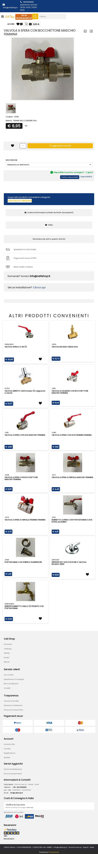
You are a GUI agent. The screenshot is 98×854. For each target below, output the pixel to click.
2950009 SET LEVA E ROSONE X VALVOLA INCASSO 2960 (69, 563)
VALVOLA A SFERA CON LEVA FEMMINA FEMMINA (72, 435)
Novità (6, 657)
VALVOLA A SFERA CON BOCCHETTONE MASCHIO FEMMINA (21, 478)
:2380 (54, 432)
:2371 (54, 475)
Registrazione (9, 753)
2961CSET (55, 560)
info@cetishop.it (10, 7)
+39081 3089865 (20, 787)
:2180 (54, 388)
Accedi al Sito (9, 744)
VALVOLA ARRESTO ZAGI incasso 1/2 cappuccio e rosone (25, 392)
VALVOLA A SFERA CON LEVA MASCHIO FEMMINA (25, 435)
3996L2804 (9, 344)
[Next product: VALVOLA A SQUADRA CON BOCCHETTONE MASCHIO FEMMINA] (91, 31)
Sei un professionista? (13, 773)
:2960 (54, 344)
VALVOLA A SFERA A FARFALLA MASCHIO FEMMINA (72, 477)
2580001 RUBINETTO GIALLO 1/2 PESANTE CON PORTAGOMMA (24, 607)
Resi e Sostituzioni (11, 683)
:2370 (7, 517)
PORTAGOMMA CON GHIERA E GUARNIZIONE (23, 562)
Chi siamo (8, 644)
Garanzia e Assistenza (13, 705)
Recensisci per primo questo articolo (49, 239)
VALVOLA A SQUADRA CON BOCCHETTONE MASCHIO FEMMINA (70, 392)
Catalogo (8, 649)
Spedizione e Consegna (14, 679)
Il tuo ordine (9, 675)
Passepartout (53, 852)
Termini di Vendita (11, 701)
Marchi (6, 662)
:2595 (7, 560)
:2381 (7, 432)
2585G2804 (9, 604)
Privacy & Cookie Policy (13, 710)
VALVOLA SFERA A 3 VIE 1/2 (16, 346)
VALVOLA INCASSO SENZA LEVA (65, 346)
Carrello (7, 748)
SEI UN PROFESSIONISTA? (24, 17)
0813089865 (28, 2)
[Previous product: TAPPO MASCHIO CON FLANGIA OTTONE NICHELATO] (85, 31)
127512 (7, 388)
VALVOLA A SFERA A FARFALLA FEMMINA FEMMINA (25, 519)
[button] (35, 16)
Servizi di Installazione (13, 769)
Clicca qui (39, 287)
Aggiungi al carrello (61, 145)
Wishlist (7, 757)
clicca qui (30, 807)
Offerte (7, 653)
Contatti (7, 688)
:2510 (54, 517)
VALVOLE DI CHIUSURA (20, 200)
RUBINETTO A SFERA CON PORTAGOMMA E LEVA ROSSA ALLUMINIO (72, 520)
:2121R (7, 475)
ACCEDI (10, 24)
